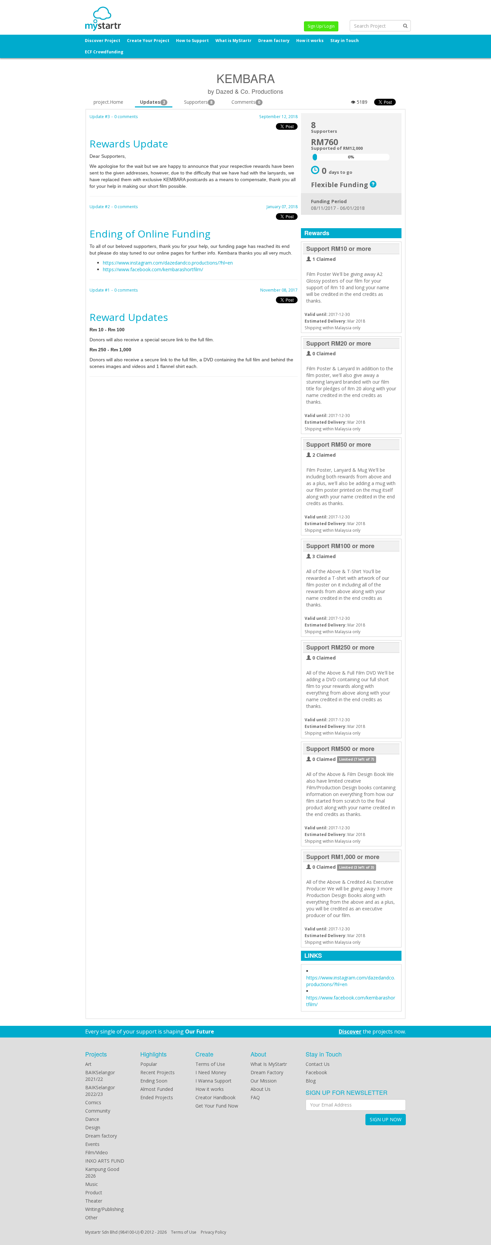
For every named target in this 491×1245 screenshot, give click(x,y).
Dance (92, 1119)
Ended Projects (156, 1097)
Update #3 (100, 116)
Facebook (316, 1072)
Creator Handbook (215, 1097)
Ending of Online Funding (150, 234)
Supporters (198, 102)
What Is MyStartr (269, 1064)
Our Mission (264, 1081)
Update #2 (100, 206)
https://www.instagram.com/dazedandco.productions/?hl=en (168, 263)
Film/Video (96, 1152)
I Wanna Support (213, 1081)
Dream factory (274, 40)
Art (88, 1064)
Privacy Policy (213, 1232)
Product (93, 1192)
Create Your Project (148, 40)
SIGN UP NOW (385, 1119)
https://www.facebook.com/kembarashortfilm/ (153, 269)
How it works (310, 40)
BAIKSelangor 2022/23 (100, 1090)
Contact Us (318, 1064)
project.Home (108, 102)
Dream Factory (267, 1072)
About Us (261, 1089)
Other (91, 1217)
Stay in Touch (344, 40)
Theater (93, 1201)
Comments (245, 102)
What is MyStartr (233, 40)
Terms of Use (210, 1064)
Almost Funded (156, 1089)
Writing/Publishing (104, 1209)
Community (97, 1111)
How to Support (192, 40)
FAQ (255, 1097)
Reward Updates (129, 317)
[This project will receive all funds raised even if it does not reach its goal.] (373, 184)
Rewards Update (129, 143)
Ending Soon (153, 1081)
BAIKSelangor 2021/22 (100, 1075)
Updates (152, 102)
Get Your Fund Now (216, 1106)
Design (92, 1127)
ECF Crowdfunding (104, 52)
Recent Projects (157, 1072)
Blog (311, 1081)
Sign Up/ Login (321, 26)
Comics (93, 1102)
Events (92, 1144)
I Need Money (210, 1072)
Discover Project (102, 40)
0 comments (126, 116)
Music (91, 1184)
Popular (148, 1064)
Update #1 (100, 290)
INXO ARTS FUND (104, 1161)
